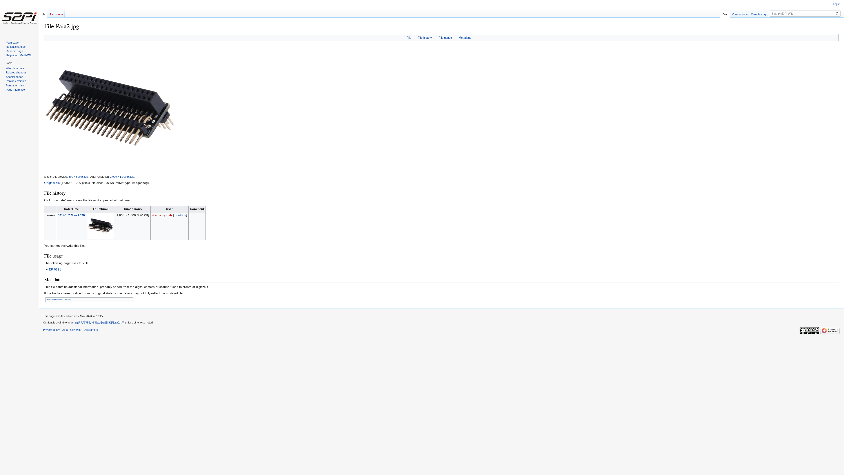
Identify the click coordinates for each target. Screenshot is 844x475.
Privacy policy (51, 329)
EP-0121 (55, 269)
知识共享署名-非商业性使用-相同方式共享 (99, 322)
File (409, 37)
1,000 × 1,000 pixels (122, 176)
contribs (180, 215)
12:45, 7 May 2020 (71, 215)
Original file (52, 183)
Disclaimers (91, 329)
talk (169, 215)
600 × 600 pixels (78, 176)
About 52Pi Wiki (71, 329)
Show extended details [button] (59, 299)
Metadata (465, 37)
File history (425, 37)
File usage (445, 37)
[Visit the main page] (19, 17)
